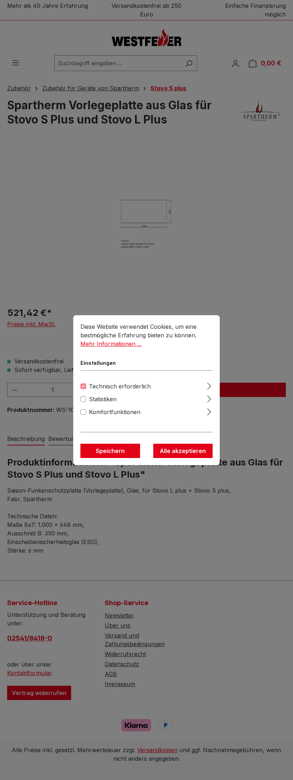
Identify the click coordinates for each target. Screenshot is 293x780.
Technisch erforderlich (120, 386)
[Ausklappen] (209, 385)
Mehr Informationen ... (110, 343)
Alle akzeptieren (183, 450)
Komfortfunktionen (114, 412)
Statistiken (102, 399)
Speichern (110, 450)
